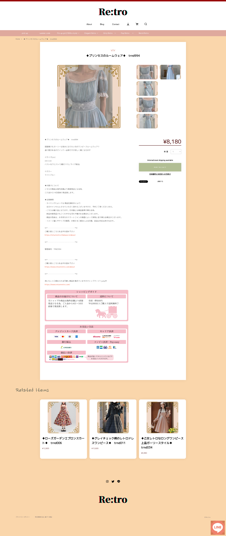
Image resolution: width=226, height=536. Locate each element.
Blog (102, 24)
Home (18, 39)
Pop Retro (125, 33)
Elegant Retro (90, 33)
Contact (115, 24)
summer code (45, 33)
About (89, 24)
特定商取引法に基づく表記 (43, 517)
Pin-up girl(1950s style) (67, 33)
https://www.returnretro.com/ (57, 284)
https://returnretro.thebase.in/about (60, 235)
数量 (166, 151)
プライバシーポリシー (23, 517)
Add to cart (160, 167)
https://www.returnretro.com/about (60, 267)
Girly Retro (108, 33)
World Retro (144, 33)
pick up (25, 33)
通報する (160, 181)
